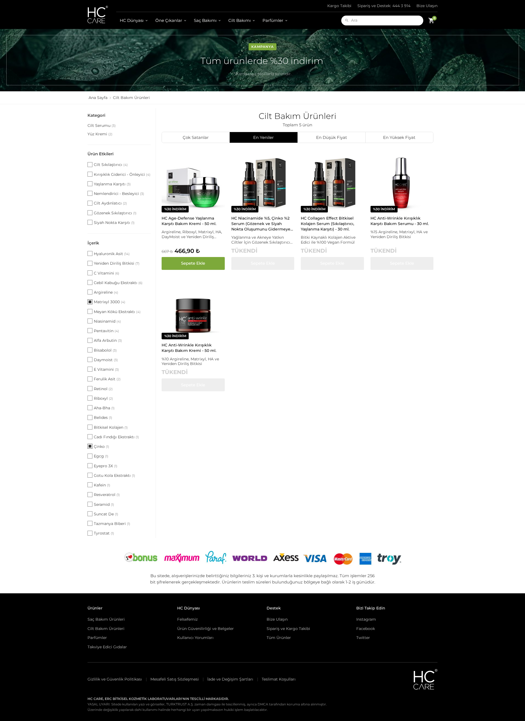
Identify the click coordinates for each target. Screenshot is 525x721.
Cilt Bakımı (239, 20)
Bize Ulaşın (427, 6)
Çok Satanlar (196, 137)
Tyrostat (104, 533)
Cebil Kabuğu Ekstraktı (118, 282)
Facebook (365, 628)
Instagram (366, 619)
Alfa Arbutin (108, 340)
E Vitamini (106, 369)
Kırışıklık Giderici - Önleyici (122, 174)
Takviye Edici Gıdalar (107, 646)
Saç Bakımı (205, 20)
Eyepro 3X (105, 465)
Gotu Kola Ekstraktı (114, 475)
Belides (103, 417)
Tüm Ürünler (279, 637)
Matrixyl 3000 (109, 301)
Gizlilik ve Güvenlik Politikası (115, 679)
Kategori (96, 115)
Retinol (103, 388)
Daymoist (106, 359)
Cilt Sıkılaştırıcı (111, 164)
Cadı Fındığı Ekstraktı (116, 436)
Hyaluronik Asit (112, 253)
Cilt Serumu (102, 125)
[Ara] (347, 20)
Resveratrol (107, 494)
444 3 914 (383, 6)
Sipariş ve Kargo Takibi (288, 628)
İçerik (93, 243)
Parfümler (272, 20)
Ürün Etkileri (100, 153)
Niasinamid (107, 321)
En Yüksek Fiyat (399, 137)
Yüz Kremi (100, 134)
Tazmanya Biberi (112, 523)
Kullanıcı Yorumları (195, 637)
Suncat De (106, 514)
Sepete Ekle (193, 263)
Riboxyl (103, 398)
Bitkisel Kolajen (111, 427)
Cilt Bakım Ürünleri (106, 628)
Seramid (104, 504)
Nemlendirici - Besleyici (119, 193)
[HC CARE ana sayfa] (102, 14)
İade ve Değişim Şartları (230, 679)
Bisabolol (105, 350)
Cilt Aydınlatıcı (110, 203)
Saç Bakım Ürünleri (106, 619)
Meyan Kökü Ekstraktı (117, 311)
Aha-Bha (104, 407)
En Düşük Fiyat (331, 137)
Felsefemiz (187, 619)
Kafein (102, 485)
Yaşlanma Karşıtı (112, 184)
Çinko (101, 446)
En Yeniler (263, 137)
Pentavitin (106, 330)
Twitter (363, 637)
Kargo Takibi (339, 6)
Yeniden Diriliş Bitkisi (116, 263)
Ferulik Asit (107, 378)
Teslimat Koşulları (279, 679)
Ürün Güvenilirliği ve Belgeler (205, 628)
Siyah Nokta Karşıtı (114, 222)
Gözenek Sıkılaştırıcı (115, 213)
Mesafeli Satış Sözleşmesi (174, 679)
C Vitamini (106, 273)
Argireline (106, 292)
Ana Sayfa (98, 97)
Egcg (101, 456)
